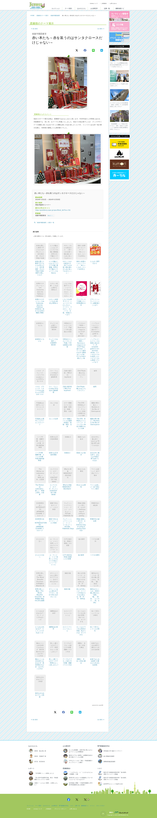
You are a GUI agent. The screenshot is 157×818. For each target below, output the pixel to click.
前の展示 (35, 28)
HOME (32, 15)
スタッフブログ (100, 805)
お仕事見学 (94, 8)
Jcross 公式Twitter (77, 799)
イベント (92, 805)
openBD (101, 705)
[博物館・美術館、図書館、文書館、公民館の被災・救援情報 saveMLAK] (119, 154)
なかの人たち (81, 8)
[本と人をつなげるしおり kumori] (119, 164)
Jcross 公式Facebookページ (68, 799)
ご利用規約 (104, 3)
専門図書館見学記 (103, 746)
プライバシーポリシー (60, 809)
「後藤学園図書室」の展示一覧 (45, 222)
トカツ (99, 768)
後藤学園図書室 (55, 15)
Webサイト (51, 215)
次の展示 (100, 28)
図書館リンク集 (119, 26)
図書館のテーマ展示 (42, 15)
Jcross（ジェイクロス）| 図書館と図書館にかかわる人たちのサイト (37, 5)
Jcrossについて (94, 3)
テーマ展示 (68, 8)
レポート (31, 768)
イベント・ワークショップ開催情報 (119, 37)
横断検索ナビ (120, 8)
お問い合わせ (113, 3)
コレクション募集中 (119, 16)
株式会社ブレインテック (122, 812)
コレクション (55, 8)
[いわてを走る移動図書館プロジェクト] (119, 144)
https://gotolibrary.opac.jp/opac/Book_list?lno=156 (52, 210)
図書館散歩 (66, 768)
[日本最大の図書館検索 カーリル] (119, 174)
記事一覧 (107, 8)
